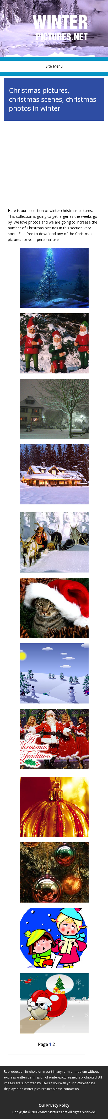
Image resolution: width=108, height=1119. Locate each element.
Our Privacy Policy (54, 1105)
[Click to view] (54, 278)
